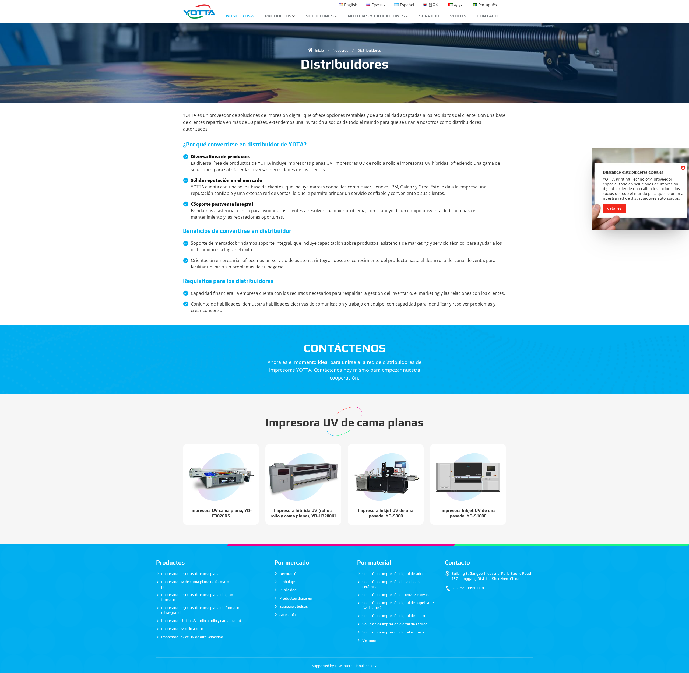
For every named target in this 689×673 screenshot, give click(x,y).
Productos (170, 562)
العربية (459, 4)
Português (488, 4)
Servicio (429, 16)
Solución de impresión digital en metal (393, 632)
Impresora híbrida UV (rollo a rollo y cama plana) (201, 620)
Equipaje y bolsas (293, 606)
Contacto (489, 16)
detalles (614, 208)
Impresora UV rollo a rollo (182, 628)
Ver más (369, 640)
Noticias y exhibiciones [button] (376, 16)
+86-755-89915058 (467, 588)
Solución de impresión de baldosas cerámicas (391, 584)
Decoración (288, 574)
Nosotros (341, 50)
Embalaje (287, 582)
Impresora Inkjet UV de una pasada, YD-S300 (385, 513)
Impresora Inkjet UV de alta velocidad (192, 637)
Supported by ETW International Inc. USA (344, 665)
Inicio (319, 50)
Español (407, 4)
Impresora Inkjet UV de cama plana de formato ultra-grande (200, 610)
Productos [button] (278, 16)
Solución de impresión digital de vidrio (393, 574)
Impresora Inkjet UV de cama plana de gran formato (197, 597)
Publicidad (288, 590)
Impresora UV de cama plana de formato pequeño (195, 584)
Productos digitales (295, 598)
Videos (458, 16)
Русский (379, 4)
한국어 (434, 4)
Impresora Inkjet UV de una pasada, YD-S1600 (468, 513)
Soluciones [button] (320, 16)
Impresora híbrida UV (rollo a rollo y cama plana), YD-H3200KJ (303, 513)
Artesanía (287, 614)
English (350, 4)
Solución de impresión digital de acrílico (394, 624)
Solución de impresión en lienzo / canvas (395, 595)
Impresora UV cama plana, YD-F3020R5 (221, 513)
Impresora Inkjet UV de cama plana (190, 574)
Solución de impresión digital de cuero (393, 616)
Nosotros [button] (238, 16)
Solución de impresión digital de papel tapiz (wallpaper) (398, 605)
